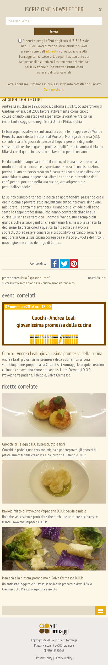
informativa (52, 51)
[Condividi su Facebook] (55, 263)
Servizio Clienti (54, 89)
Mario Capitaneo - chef (34, 277)
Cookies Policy (64, 658)
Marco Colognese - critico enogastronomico (45, 283)
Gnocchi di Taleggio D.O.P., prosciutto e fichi (33, 444)
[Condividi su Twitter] (64, 263)
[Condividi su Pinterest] (73, 263)
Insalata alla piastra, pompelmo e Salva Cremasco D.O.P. (42, 577)
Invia (54, 31)
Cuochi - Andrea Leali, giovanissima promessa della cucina (52, 353)
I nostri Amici (95, 277)
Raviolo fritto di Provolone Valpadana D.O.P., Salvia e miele (44, 511)
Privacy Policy (44, 658)
